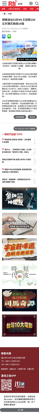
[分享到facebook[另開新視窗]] (3, 36)
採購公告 (12, 369)
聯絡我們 (4, 369)
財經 (31, 8)
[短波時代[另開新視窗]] (19, 276)
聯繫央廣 (6, 353)
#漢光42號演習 (14, 8)
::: (2, 13)
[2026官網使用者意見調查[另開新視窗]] (19, 225)
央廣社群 (30, 369)
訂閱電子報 (21, 369)
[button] (31, 3)
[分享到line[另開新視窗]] (9, 36)
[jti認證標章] (19, 385)
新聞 (10, 13)
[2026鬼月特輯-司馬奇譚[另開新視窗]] (19, 302)
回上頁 (32, 117)
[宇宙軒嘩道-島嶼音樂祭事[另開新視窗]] (19, 251)
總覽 (3, 8)
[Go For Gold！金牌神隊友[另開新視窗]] (19, 200)
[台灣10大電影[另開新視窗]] (19, 327)
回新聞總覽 (20, 117)
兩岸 (25, 8)
